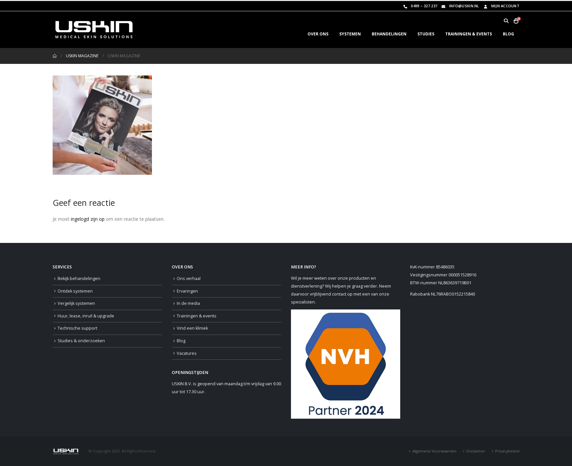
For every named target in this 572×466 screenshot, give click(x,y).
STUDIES (425, 34)
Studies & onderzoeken (81, 341)
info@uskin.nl (464, 5)
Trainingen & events (196, 316)
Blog (181, 341)
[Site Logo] (94, 29)
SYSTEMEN (350, 34)
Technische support (77, 328)
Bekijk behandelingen (79, 278)
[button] (506, 21)
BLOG (508, 34)
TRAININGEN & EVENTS (468, 34)
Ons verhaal (189, 278)
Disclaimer (475, 450)
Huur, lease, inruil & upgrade (86, 316)
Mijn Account (505, 5)
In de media (188, 303)
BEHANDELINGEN (389, 34)
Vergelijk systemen (76, 303)
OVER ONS (318, 34)
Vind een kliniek (192, 328)
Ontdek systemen (75, 291)
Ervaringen (187, 291)
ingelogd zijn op (88, 219)
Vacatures (187, 353)
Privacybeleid (507, 450)
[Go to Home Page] (55, 56)
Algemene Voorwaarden (434, 450)
